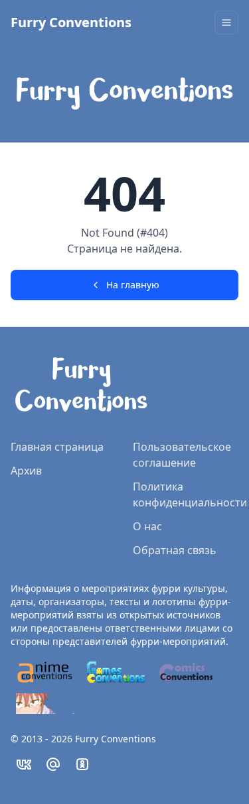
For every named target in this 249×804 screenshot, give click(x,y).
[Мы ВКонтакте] (24, 764)
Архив (26, 470)
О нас (147, 526)
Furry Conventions (71, 22)
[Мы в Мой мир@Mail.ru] (53, 764)
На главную (132, 284)
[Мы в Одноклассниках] (82, 764)
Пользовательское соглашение (182, 454)
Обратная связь (174, 550)
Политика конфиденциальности (190, 494)
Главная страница (57, 446)
